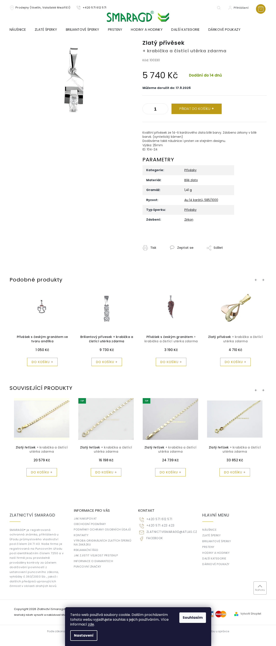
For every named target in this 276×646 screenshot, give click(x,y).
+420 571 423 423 (160, 525)
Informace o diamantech (93, 561)
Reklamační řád (86, 550)
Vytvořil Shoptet (250, 613)
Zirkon (188, 219)
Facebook (154, 538)
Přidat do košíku (194, 108)
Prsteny (208, 547)
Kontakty (81, 535)
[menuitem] (20, 30)
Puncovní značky (87, 566)
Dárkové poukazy (216, 564)
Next (263, 280)
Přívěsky (190, 170)
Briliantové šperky (216, 541)
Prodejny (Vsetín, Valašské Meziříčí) (42, 7)
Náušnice (209, 530)
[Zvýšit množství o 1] (146, 109)
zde (91, 624)
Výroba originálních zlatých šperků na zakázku (102, 542)
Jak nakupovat (85, 518)
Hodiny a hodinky (216, 553)
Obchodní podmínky (90, 524)
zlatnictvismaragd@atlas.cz (171, 532)
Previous (256, 280)
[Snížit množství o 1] (163, 109)
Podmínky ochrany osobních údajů (102, 529)
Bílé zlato (191, 180)
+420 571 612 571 (159, 519)
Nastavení (84, 635)
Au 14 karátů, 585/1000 (201, 200)
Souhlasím (193, 617)
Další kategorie (214, 558)
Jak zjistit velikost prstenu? (96, 555)
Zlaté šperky (211, 535)
